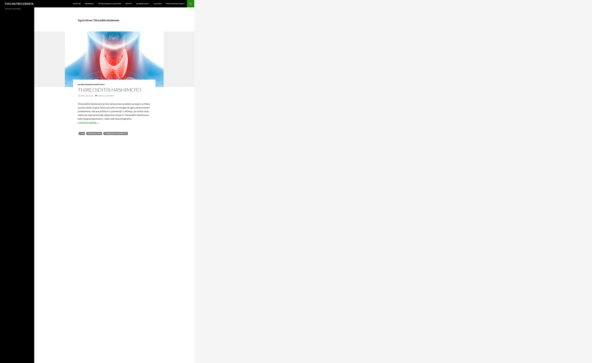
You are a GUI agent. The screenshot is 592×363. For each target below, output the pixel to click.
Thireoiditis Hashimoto (109, 90)
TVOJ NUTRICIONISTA (19, 3)
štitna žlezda (94, 133)
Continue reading (88, 122)
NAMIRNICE (89, 4)
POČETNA (77, 4)
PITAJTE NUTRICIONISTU (175, 4)
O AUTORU (157, 4)
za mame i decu (142, 4)
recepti (128, 4)
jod (82, 133)
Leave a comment (106, 96)
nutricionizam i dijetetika (109, 4)
